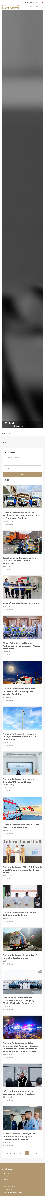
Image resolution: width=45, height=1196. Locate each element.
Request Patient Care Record (12, 1193)
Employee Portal (32, 2)
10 (37, 1153)
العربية (32, 7)
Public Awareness (9, 1186)
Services (6, 1176)
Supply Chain (7, 1189)
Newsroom (6, 1183)
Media (4, 433)
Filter (22, 474)
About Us (6, 1173)
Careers (5, 1180)
